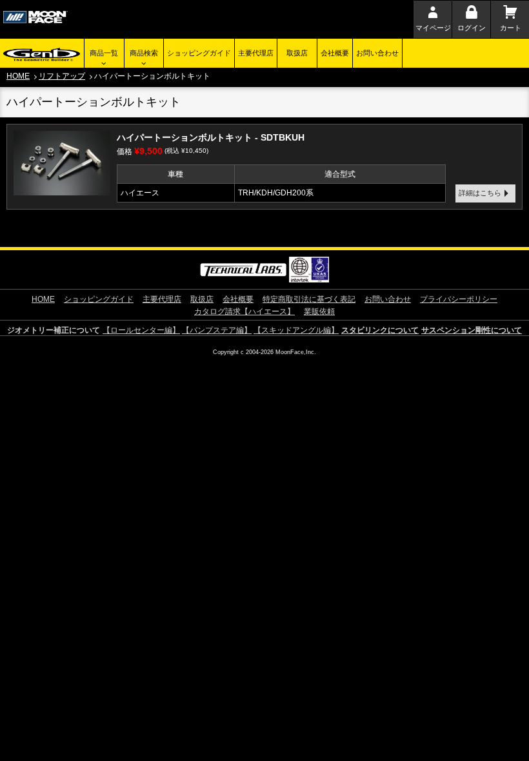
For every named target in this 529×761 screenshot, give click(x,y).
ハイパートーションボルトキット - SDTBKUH (210, 137)
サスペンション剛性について (471, 330)
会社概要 (335, 53)
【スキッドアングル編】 (296, 330)
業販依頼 (319, 311)
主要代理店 (256, 53)
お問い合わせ (377, 53)
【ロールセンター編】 (141, 330)
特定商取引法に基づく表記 (309, 299)
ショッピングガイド (199, 53)
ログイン (471, 28)
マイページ (433, 28)
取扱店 (297, 53)
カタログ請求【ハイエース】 (244, 311)
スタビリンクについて (380, 330)
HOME (18, 76)
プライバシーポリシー (458, 299)
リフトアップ (62, 76)
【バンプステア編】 (217, 330)
